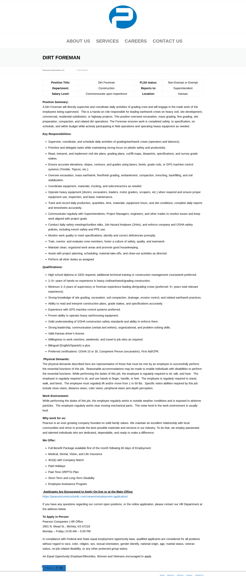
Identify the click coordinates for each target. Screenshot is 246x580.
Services (107, 41)
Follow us (49, 568)
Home (162, 575)
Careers (136, 41)
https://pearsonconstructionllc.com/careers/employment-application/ (85, 496)
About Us (78, 41)
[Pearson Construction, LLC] (123, 16)
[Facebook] (56, 568)
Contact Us (167, 41)
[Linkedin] (61, 568)
